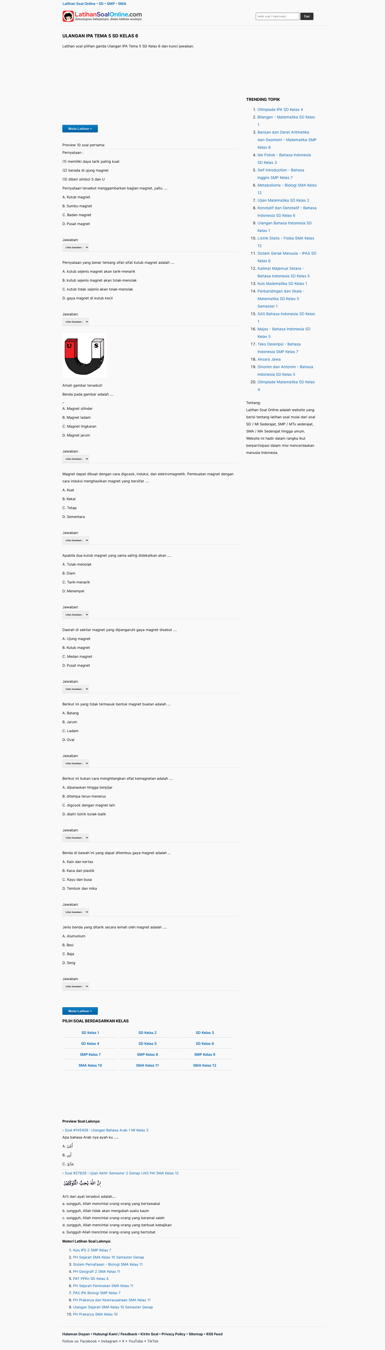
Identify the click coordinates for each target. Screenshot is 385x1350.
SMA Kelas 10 (90, 1065)
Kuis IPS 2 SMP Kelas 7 (92, 1250)
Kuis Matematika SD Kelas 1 (282, 283)
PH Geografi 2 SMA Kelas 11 (96, 1271)
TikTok (152, 1341)
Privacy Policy (173, 1334)
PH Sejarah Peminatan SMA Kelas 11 (103, 1285)
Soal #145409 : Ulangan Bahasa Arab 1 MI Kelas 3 (106, 1130)
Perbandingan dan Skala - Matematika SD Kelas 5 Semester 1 (281, 299)
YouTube (136, 1341)
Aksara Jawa (269, 359)
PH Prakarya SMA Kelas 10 (95, 1314)
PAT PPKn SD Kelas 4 (91, 1278)
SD (101, 3)
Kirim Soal (149, 1334)
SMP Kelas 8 (147, 1054)
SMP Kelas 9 (204, 1054)
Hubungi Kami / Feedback (115, 1334)
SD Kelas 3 (205, 1032)
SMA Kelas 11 (147, 1065)
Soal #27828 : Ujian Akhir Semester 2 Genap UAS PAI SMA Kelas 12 (122, 1173)
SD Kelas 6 (205, 1043)
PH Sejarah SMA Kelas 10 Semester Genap (108, 1257)
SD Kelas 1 (90, 1032)
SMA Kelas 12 (204, 1065)
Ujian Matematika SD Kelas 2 (283, 200)
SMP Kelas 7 (90, 1054)
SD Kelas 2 (148, 1032)
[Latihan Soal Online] (102, 16)
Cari (307, 16)
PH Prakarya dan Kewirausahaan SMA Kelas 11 (111, 1300)
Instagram (109, 1341)
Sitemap (196, 1334)
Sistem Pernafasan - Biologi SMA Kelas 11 (108, 1264)
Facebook (88, 1341)
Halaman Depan (76, 1334)
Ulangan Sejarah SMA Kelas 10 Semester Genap (113, 1307)
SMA (122, 3)
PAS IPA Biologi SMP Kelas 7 (97, 1293)
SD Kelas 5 (148, 1043)
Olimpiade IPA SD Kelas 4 (280, 109)
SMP (111, 3)
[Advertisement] (150, 86)
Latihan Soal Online (79, 3)
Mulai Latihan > (80, 128)
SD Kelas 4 (90, 1043)
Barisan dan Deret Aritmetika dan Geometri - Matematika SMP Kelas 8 (287, 140)
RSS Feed (214, 1334)
